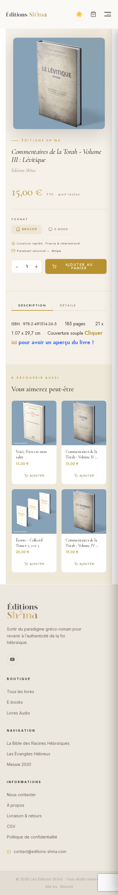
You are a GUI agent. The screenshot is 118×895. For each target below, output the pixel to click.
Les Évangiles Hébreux (28, 753)
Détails (68, 305)
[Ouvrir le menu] (107, 14)
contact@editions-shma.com (40, 851)
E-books (15, 702)
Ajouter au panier (79, 266)
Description (32, 305)
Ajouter (37, 475)
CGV (11, 826)
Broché (29, 229)
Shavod (66, 886)
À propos (15, 805)
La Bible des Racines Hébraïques (38, 743)
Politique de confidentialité (32, 836)
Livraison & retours (24, 815)
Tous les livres (20, 691)
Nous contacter (21, 794)
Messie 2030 (19, 764)
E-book (61, 229)
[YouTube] (12, 659)
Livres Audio (18, 713)
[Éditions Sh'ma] (26, 14)
